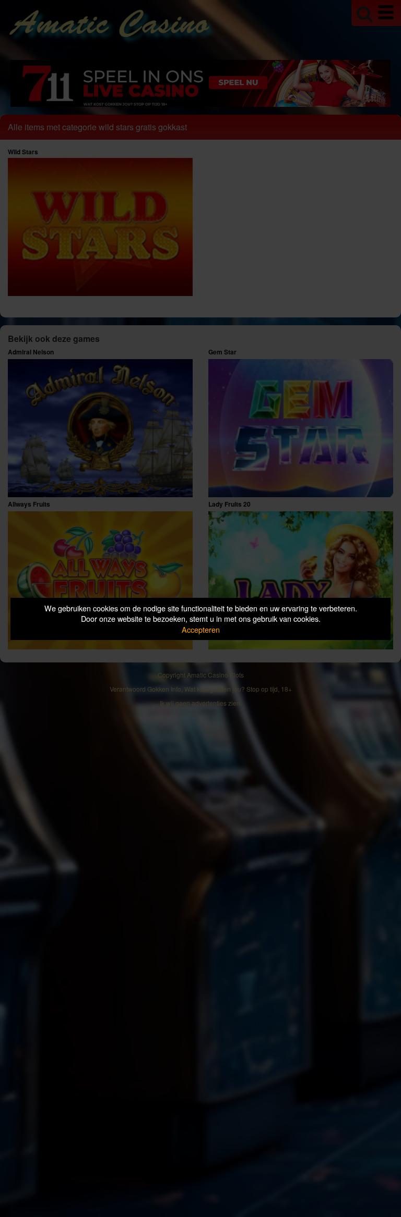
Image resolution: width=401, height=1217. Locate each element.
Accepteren (201, 629)
